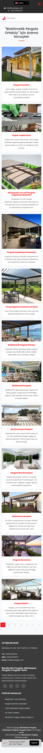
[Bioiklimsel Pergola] (21, 371)
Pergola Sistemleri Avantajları (15, 704)
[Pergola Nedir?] (21, 589)
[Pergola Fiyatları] (21, 64)
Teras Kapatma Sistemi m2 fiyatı (21, 307)
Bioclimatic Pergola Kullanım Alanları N (19, 717)
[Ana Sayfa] (8, 18)
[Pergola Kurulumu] (21, 545)
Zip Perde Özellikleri (11, 713)
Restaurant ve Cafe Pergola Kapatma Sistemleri (21, 193)
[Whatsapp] (13, 5)
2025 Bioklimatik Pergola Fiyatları (17, 708)
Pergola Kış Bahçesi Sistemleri (21, 252)
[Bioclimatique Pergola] (21, 415)
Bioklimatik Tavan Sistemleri (15, 699)
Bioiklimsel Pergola (21, 385)
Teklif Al (34, 743)
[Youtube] (10, 5)
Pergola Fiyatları (21, 85)
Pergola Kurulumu (21, 560)
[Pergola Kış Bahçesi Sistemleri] (21, 231)
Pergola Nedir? (21, 603)
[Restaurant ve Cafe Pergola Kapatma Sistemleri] (21, 171)
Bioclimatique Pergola (22, 429)
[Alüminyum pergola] (21, 502)
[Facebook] (4, 5)
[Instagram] (7, 5)
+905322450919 (16, 10)
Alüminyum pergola (21, 516)
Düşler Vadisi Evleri (21, 135)
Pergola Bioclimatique (22, 473)
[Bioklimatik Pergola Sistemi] (21, 330)
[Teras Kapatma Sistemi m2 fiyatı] (21, 286)
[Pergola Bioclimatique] (21, 458)
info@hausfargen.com (15, 8)
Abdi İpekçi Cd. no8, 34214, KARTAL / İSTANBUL (20, 648)
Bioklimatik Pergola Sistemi (21, 345)
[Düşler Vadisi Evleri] (21, 117)
